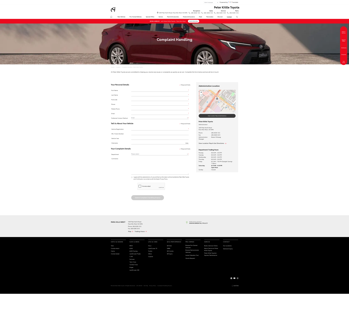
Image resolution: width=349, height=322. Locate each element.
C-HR (131, 256)
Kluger (131, 267)
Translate (235, 2)
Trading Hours (140, 231)
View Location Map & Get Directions (217, 115)
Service (161, 17)
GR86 (168, 248)
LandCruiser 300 (134, 270)
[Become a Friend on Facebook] (231, 278)
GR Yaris (169, 246)
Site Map (146, 285)
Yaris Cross (133, 262)
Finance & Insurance (189, 17)
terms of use (150, 177)
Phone (113, 104)
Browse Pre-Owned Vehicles (191, 246)
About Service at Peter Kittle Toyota (211, 249)
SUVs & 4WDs (134, 242)
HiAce (150, 254)
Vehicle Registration (117, 129)
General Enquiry (228, 249)
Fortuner (132, 259)
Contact (229, 17)
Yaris (112, 246)
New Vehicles (121, 17)
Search (237, 17)
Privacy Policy (152, 285)
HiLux (149, 246)
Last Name (114, 95)
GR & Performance (174, 242)
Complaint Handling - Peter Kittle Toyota (132, 67)
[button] (217, 99)
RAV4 (131, 246)
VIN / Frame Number (117, 134)
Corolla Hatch (115, 248)
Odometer (114, 143)
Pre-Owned (189, 242)
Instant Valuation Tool (192, 255)
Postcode (114, 99)
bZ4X (131, 248)
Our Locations (227, 246)
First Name (114, 90)
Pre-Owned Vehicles (136, 17)
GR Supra (169, 254)
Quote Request (190, 258)
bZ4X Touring (133, 251)
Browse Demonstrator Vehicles (192, 251)
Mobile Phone (115, 109)
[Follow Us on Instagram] (238, 278)
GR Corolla (170, 251)
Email (113, 113)
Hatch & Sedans (117, 242)
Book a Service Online (210, 246)
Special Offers (150, 17)
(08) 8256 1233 (221, 12)
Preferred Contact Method (119, 118)
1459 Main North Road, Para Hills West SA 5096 (173, 13)
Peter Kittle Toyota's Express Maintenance (210, 254)
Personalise (209, 17)
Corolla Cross (134, 264)
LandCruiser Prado (135, 254)
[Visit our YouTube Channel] (234, 278)
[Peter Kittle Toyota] (112, 9)
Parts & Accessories (173, 17)
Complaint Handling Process (164, 285)
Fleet (200, 17)
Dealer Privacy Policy (162, 179)
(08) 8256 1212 (195, 12)
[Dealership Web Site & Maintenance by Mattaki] (235, 286)
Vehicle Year (115, 138)
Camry (113, 251)
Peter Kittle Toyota (226, 7)
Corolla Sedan (115, 254)
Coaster (150, 256)
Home (111, 16)
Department (115, 154)
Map (129, 231)
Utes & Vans (152, 242)
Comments (114, 158)
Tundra (150, 251)
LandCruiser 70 (152, 248)
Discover (220, 17)
